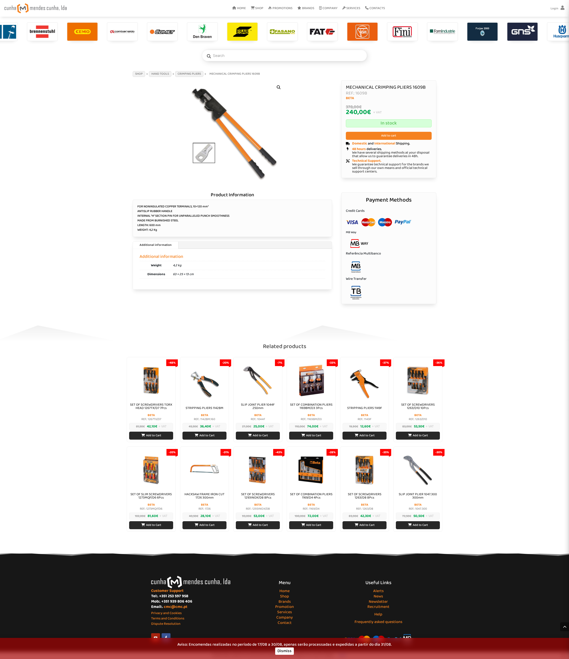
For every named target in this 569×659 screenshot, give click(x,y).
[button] (279, 87)
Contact (285, 623)
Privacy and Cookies (166, 613)
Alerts (378, 591)
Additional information (156, 244)
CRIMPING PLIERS (189, 73)
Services (284, 612)
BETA (350, 98)
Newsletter (378, 602)
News (378, 596)
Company (284, 617)
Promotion (284, 607)
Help (378, 614)
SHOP (139, 73)
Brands (284, 602)
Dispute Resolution (165, 624)
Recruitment (378, 607)
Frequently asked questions (378, 622)
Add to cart (388, 135)
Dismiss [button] (284, 651)
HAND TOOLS (160, 73)
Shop (284, 596)
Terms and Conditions (167, 618)
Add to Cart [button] (153, 435)
